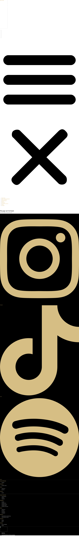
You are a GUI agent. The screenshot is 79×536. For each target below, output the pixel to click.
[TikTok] (39, 395)
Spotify (1, 479)
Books (3, 33)
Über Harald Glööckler (6, 31)
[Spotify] (39, 477)
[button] (39, 118)
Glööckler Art (4, 32)
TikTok (1, 396)
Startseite (3, 30)
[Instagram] (39, 303)
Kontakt (3, 37)
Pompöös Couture (5, 35)
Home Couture (4, 199)
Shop (3, 36)
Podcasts (3, 34)
